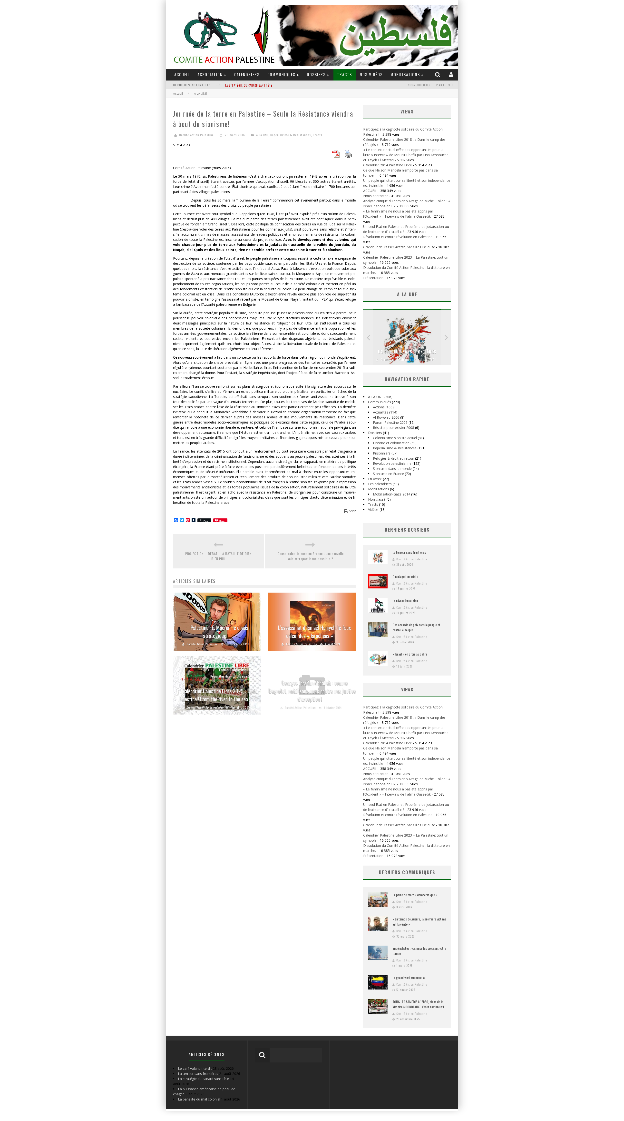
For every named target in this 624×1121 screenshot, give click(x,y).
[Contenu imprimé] (348, 156)
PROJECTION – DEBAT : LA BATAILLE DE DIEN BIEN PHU (218, 556)
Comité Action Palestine (196, 134)
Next (446, 337)
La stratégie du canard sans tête (248, 81)
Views (407, 689)
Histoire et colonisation (391, 443)
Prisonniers (381, 453)
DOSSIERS (316, 75)
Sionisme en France (388, 473)
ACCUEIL (182, 75)
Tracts (344, 75)
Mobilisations (405, 75)
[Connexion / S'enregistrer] (451, 74)
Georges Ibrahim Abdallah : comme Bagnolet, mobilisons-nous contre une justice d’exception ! (312, 691)
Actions (379, 407)
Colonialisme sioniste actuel (395, 437)
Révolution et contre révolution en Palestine (397, 236)
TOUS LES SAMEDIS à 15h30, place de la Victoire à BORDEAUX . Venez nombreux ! (418, 1004)
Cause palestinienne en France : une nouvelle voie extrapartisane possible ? (310, 556)
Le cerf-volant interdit (195, 1068)
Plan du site (444, 85)
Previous (368, 337)
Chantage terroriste (405, 576)
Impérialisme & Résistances (290, 134)
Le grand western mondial (408, 977)
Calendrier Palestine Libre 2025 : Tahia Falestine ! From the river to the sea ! (218, 695)
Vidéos (373, 509)
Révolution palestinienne (392, 463)
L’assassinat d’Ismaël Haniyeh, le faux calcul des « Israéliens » (314, 631)
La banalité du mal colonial (199, 1099)
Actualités (380, 412)
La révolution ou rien (405, 600)
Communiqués (281, 75)
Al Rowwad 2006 (386, 417)
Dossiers (375, 432)
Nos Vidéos (371, 75)
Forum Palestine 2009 (390, 422)
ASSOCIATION (210, 75)
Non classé (377, 499)
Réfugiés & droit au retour (393, 458)
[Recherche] (438, 74)
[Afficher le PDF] (335, 156)
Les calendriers (380, 484)
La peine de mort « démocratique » (414, 894)
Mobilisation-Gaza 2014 (391, 494)
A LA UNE (262, 134)
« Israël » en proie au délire (409, 653)
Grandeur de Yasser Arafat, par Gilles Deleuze (399, 247)
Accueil (178, 93)
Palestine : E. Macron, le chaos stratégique (219, 631)
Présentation (373, 277)
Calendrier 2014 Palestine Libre (387, 165)
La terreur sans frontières (407, 352)
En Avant (375, 478)
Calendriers (247, 75)
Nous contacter (419, 85)
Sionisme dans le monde (392, 468)
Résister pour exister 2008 (393, 427)
